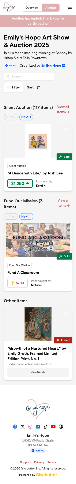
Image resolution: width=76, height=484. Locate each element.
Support (25, 462)
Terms (52, 462)
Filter (15, 87)
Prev (11, 117)
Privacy (39, 462)
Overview (32, 7)
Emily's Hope (51, 65)
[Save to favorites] (66, 130)
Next (25, 117)
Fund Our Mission (19, 265)
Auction (50, 7)
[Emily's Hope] (9, 7)
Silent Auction (17, 165)
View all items (63, 109)
